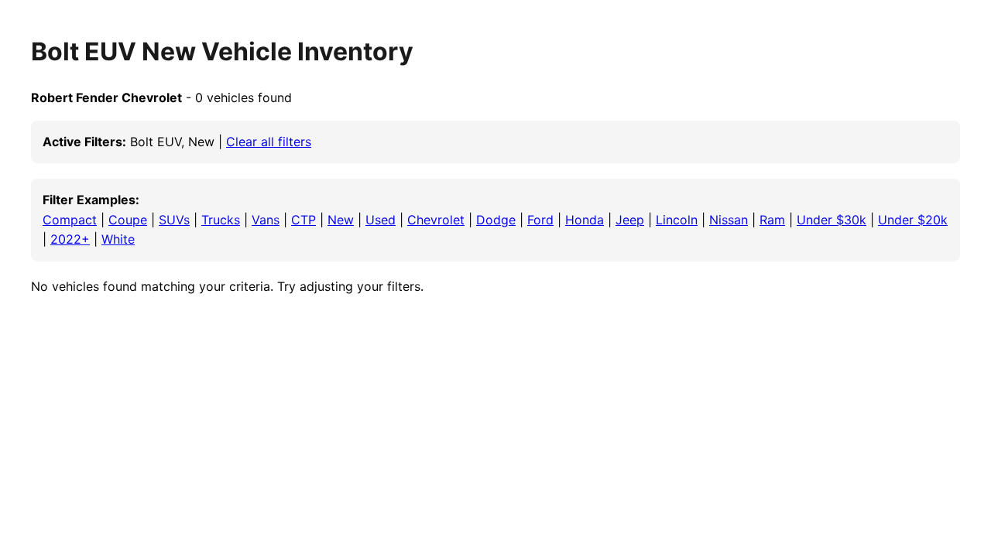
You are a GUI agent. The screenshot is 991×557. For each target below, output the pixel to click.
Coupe (127, 219)
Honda (584, 219)
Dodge (496, 219)
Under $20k (913, 219)
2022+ (70, 239)
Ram (772, 219)
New (340, 219)
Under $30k (831, 219)
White (118, 239)
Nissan (728, 219)
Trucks (220, 219)
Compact (70, 219)
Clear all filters (268, 141)
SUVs (174, 219)
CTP (303, 219)
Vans (265, 219)
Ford (540, 219)
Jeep (630, 219)
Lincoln (677, 219)
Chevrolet (436, 219)
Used (380, 219)
